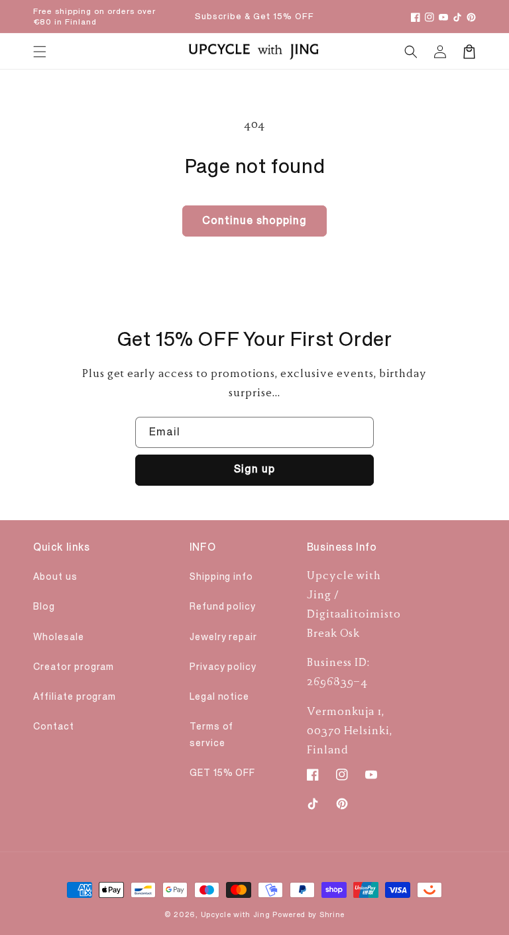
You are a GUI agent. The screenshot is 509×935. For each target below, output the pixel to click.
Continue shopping (254, 220)
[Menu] (39, 51)
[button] (410, 51)
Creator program (73, 667)
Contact (53, 726)
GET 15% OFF (223, 773)
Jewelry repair (223, 637)
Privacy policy (223, 667)
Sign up (254, 469)
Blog (44, 606)
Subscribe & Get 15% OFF (254, 17)
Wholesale (58, 637)
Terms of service (212, 734)
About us (55, 577)
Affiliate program (74, 696)
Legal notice (220, 696)
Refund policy (223, 606)
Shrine (332, 915)
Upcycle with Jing (235, 915)
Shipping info (221, 577)
